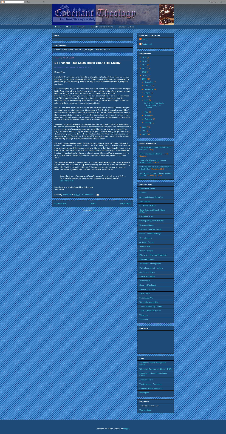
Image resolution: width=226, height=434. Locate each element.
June (147, 100)
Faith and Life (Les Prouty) (150, 229)
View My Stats (145, 410)
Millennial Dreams (146, 259)
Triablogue (143, 315)
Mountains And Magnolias (150, 264)
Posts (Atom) (98, 210)
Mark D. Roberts (146, 251)
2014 (144, 61)
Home (57, 27)
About (68, 27)
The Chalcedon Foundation (150, 384)
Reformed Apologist (147, 285)
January (148, 123)
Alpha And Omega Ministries (151, 197)
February (149, 119)
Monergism (144, 393)
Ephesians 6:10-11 (67, 181)
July (146, 96)
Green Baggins (145, 238)
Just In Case (144, 246)
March (147, 115)
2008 (144, 127)
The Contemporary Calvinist (151, 306)
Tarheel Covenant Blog (148, 302)
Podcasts (81, 27)
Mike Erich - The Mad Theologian (153, 255)
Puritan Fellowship (147, 276)
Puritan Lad (147, 44)
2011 (144, 72)
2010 (144, 75)
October (148, 86)
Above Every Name (147, 189)
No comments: (88, 195)
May (147, 112)
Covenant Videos (126, 27)
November (149, 82)
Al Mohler (143, 193)
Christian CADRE (146, 216)
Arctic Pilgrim (144, 201)
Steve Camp (144, 294)
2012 (144, 68)
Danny (144, 39)
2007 (144, 131)
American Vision (146, 380)
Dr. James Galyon (146, 225)
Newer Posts (60, 204)
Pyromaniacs (144, 281)
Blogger (126, 429)
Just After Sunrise (146, 242)
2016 (144, 58)
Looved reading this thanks (150, 154)
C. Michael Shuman (147, 206)
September (149, 89)
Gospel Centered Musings (150, 233)
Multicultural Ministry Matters (151, 268)
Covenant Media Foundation (151, 388)
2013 (144, 65)
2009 (144, 79)
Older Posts (125, 204)
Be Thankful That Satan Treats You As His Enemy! (87, 62)
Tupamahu (143, 319)
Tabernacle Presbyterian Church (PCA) (155, 369)
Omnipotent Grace (147, 272)
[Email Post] (97, 195)
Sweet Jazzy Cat (146, 298)
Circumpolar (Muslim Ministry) (151, 221)
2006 (144, 134)
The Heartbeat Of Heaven (150, 311)
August (148, 93)
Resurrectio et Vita (147, 289)
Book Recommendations (102, 27)
